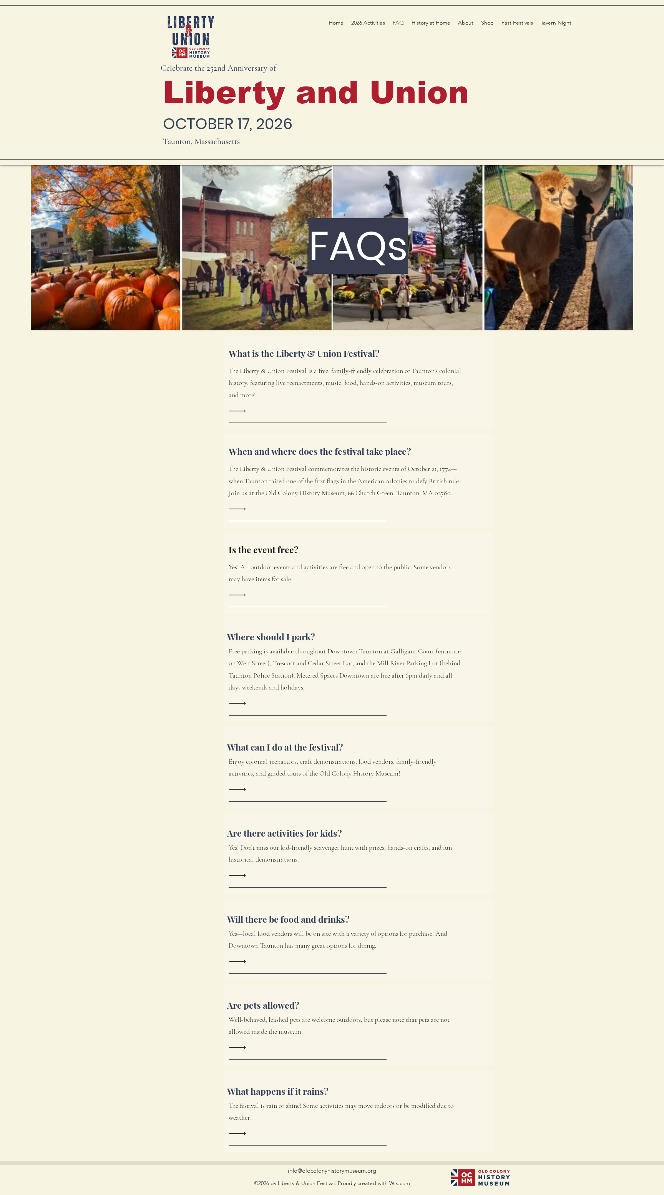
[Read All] (239, 411)
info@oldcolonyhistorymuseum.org (332, 1170)
